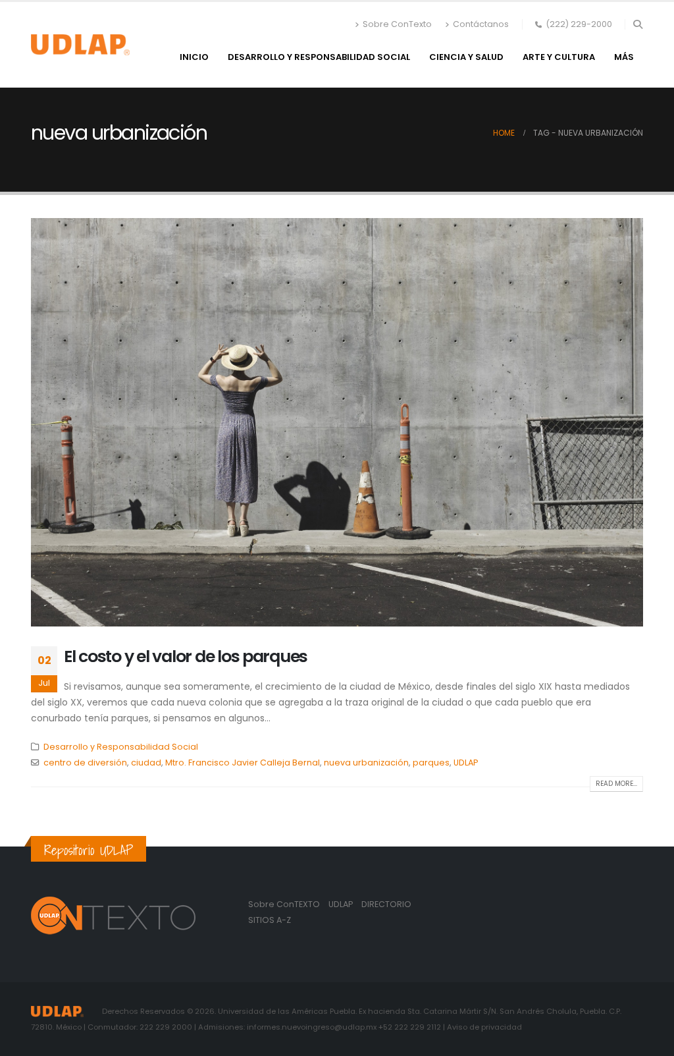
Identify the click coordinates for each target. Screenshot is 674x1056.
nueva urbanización (366, 762)
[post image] (337, 422)
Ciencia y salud (466, 57)
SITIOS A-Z (269, 920)
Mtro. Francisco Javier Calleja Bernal (242, 762)
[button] (637, 24)
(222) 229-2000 (579, 24)
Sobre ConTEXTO (284, 904)
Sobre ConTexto (397, 24)
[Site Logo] (80, 44)
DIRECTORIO (386, 904)
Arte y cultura (559, 57)
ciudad (146, 762)
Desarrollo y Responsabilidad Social (319, 57)
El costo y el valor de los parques (185, 656)
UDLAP (466, 762)
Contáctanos (481, 24)
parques (431, 762)
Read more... (616, 784)
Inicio (194, 57)
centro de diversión (85, 762)
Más (624, 57)
